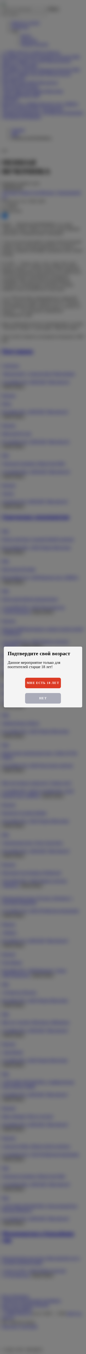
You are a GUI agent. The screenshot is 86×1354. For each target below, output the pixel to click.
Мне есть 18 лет (43, 683)
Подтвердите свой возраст (39, 653)
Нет (43, 698)
